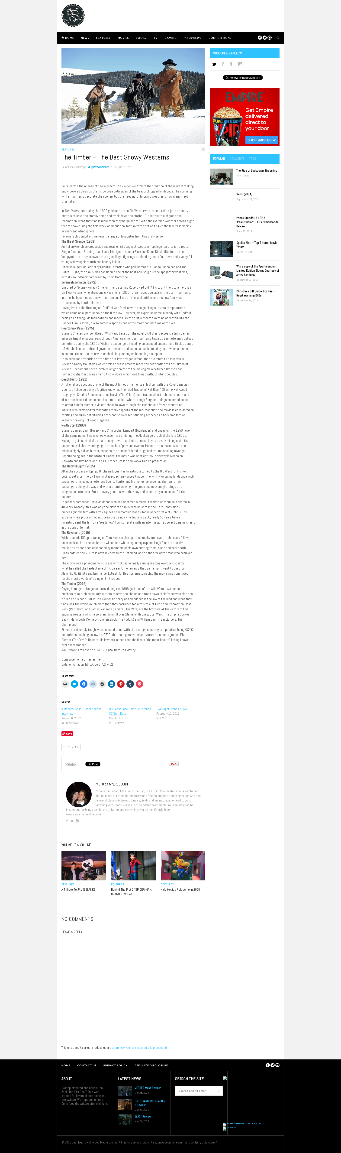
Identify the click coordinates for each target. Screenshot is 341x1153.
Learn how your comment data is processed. (139, 1048)
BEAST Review (143, 1116)
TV (155, 37)
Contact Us (87, 1065)
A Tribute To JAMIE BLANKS (78, 889)
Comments (237, 158)
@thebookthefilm (100, 167)
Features (103, 37)
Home (69, 37)
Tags (252, 158)
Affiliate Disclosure (151, 1065)
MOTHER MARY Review (148, 1088)
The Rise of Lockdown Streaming (256, 171)
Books (141, 37)
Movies (123, 37)
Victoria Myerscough (75, 167)
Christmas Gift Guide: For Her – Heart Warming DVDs (255, 293)
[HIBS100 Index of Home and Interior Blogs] (242, 1123)
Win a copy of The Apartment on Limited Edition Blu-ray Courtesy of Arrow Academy (257, 270)
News (85, 37)
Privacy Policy (115, 1065)
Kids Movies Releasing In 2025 (180, 889)
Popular (219, 158)
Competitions (220, 37)
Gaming (170, 37)
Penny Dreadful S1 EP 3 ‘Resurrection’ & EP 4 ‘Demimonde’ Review (257, 222)
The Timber (71, 747)
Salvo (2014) (244, 194)
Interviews (193, 37)
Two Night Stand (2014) (171, 709)
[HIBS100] (230, 1127)
